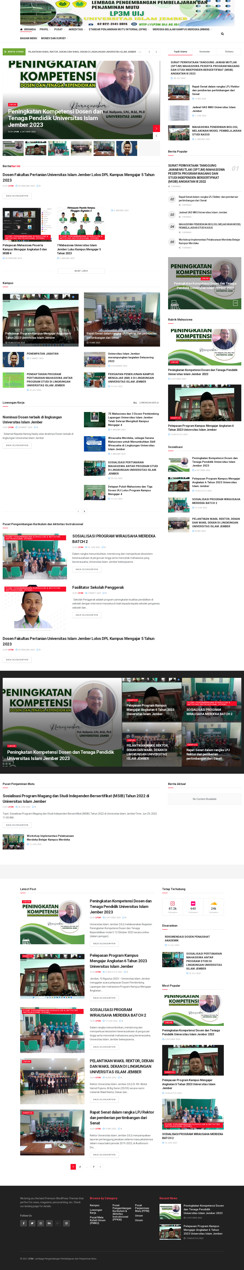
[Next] (84, 511)
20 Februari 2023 (26, 186)
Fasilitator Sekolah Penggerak (98, 587)
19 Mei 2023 (94, 343)
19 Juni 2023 (93, 547)
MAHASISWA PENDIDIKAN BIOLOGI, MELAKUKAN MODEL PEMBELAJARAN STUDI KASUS (216, 130)
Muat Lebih (81, 271)
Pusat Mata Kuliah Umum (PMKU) (98, 1220)
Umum (12, 105)
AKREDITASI (76, 29)
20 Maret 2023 (25, 427)
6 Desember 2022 (118, 366)
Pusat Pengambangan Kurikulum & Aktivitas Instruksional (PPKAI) (27, 237)
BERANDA (30, 29)
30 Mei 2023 (200, 531)
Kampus (175, 418)
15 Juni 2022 (35, 844)
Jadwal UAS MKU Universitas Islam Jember (203, 212)
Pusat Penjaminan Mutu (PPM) (142, 1208)
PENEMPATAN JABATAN (42, 353)
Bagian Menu (28, 38)
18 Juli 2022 (35, 390)
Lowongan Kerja (149, 402)
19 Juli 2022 (116, 386)
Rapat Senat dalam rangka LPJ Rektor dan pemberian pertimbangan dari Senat (68, 51)
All (135, 402)
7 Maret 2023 (94, 593)
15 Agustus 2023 (16, 343)
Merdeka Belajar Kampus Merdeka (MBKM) (181, 29)
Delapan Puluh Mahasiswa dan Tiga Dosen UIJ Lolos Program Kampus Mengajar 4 (130, 490)
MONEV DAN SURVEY (53, 38)
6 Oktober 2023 (206, 295)
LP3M (30, 1259)
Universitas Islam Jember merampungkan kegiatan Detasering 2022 (131, 357)
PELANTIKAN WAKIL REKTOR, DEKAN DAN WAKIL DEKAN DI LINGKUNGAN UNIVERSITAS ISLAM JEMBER (216, 522)
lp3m (16, 132)
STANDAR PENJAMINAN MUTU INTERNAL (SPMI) (118, 29)
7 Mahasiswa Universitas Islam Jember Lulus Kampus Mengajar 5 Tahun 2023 (79, 249)
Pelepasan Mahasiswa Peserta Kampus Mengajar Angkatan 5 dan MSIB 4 (25, 249)
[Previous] (78, 511)
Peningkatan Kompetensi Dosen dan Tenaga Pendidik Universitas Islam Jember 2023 (55, 118)
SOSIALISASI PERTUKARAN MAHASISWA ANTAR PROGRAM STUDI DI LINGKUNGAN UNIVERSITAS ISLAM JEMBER (204, 961)
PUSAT (58, 29)
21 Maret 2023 (36, 358)
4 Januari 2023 (66, 258)
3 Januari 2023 (117, 430)
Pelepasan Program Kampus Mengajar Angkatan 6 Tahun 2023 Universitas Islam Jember (216, 482)
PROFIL (44, 29)
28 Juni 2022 (24, 807)
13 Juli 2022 (116, 499)
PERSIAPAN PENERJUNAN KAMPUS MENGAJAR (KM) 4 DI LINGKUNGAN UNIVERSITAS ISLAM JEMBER (131, 378)
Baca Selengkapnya (17, 196)
